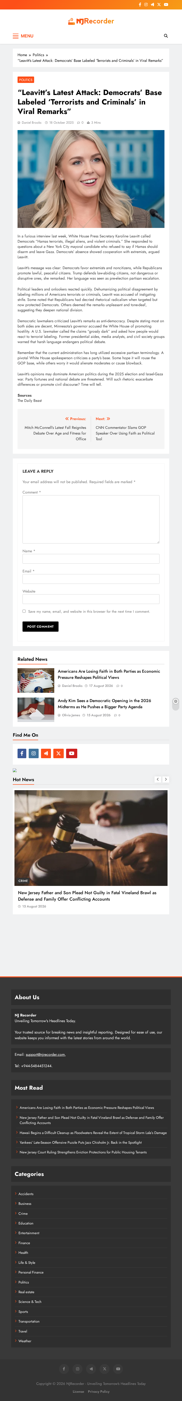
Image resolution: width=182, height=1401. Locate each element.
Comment (32, 492)
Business (24, 1203)
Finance (24, 1243)
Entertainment (28, 1233)
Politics (25, 79)
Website (29, 591)
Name (29, 551)
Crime (23, 1213)
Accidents (25, 1194)
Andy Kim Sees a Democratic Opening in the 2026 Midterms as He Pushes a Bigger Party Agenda (104, 704)
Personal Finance (31, 1272)
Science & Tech (29, 1301)
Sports (23, 1311)
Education (25, 1223)
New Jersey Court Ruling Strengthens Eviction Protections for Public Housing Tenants (83, 1152)
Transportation (29, 1321)
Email (29, 571)
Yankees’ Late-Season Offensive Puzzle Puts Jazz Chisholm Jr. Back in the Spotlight (81, 1142)
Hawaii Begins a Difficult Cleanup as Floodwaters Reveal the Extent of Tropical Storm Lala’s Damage (86, 895)
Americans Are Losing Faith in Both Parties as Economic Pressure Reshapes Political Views (109, 674)
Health (23, 1252)
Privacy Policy (98, 1391)
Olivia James (71, 715)
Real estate (26, 1292)
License (78, 1391)
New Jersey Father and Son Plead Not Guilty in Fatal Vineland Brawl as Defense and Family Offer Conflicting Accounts (92, 1120)
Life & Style (26, 1262)
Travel (22, 1331)
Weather (25, 881)
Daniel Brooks (31, 122)
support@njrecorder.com (45, 1054)
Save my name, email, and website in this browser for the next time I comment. (89, 611)
